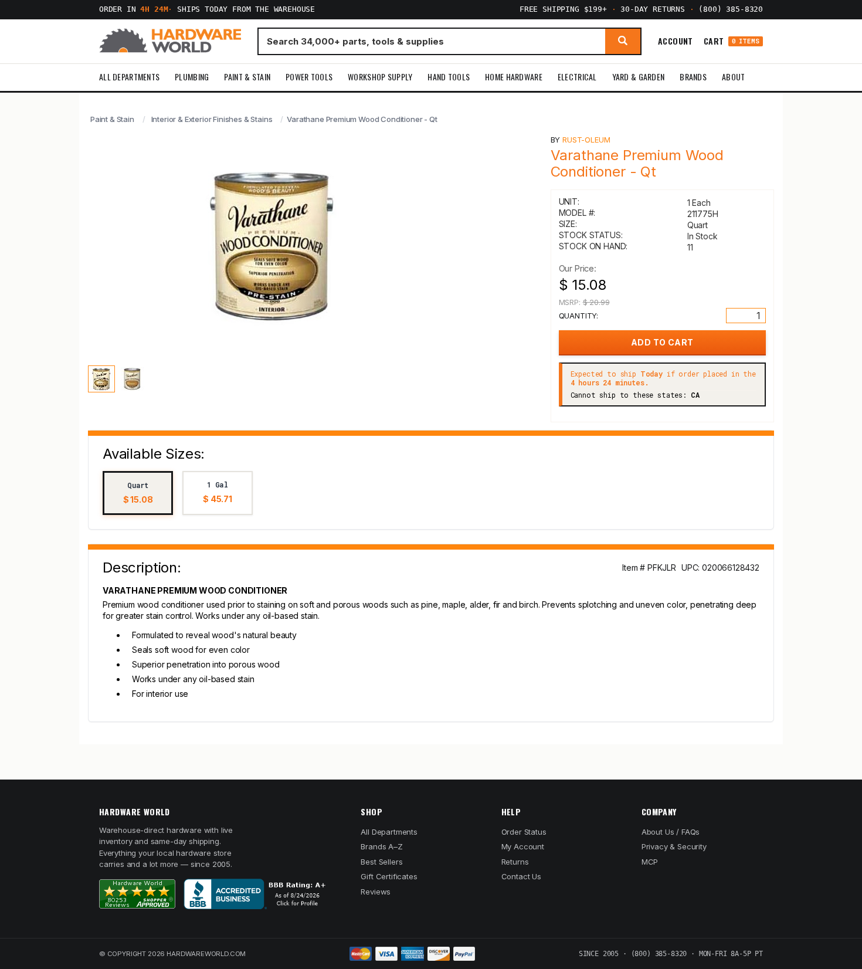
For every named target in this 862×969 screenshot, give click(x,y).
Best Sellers (381, 861)
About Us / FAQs (671, 831)
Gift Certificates (389, 876)
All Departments (129, 76)
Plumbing (192, 76)
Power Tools (309, 76)
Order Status (524, 831)
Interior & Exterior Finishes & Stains (212, 119)
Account (675, 41)
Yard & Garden (638, 76)
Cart (731, 41)
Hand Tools (448, 76)
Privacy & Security (674, 846)
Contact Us (521, 876)
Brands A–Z (381, 846)
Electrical (577, 76)
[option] (138, 493)
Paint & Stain (247, 76)
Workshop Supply (380, 76)
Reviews (376, 891)
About (733, 76)
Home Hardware (513, 76)
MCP (650, 861)
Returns (515, 861)
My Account (522, 846)
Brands (693, 76)
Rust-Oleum (586, 139)
